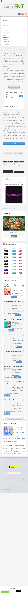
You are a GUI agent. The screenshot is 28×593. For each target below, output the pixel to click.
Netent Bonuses (6, 30)
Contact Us (23, 478)
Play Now (14, 143)
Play (21, 96)
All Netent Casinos (7, 23)
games (11, 79)
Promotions (5, 35)
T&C (3, 461)
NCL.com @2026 (5, 489)
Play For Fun (14, 236)
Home (3, 18)
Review (13, 251)
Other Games (6, 44)
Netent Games (5, 37)
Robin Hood (14, 232)
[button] (8, 158)
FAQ (6, 461)
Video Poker (6, 42)
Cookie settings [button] (11, 590)
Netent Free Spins (6, 25)
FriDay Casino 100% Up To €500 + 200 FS (18, 429)
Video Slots (6, 39)
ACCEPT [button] (18, 590)
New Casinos (5, 20)
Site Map (14, 484)
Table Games (6, 41)
